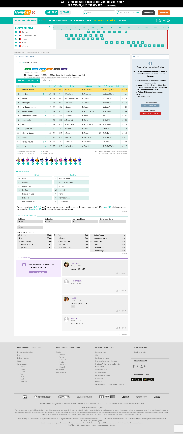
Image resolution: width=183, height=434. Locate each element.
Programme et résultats (25, 352)
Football (62, 354)
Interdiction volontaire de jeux (91, 408)
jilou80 (73, 298)
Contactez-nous (100, 352)
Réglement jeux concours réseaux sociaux (109, 384)
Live (18, 355)
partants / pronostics (28, 80)
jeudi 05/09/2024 (19, 52)
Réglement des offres (102, 375)
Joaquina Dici (27, 129)
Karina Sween (27, 111)
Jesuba (24, 137)
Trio (22, 374)
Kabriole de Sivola (29, 116)
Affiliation (98, 381)
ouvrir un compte (150, 114)
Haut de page (122, 211)
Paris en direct (61, 373)
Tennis (62, 357)
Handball (62, 367)
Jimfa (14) (37, 207)
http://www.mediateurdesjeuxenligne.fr (104, 425)
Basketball (63, 359)
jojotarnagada (76, 281)
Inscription (163, 13)
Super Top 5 (24, 381)
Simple (23, 366)
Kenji (24, 124)
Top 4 (22, 376)
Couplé (23, 369)
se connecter (150, 106)
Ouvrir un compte (140, 352)
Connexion (148, 13)
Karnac (25, 98)
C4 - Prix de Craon (43, 52)
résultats (47, 80)
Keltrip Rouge (27, 142)
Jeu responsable (100, 372)
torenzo (74, 318)
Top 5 (22, 379)
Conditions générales (102, 358)
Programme (60, 370)
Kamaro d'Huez (28, 90)
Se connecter (38, 272)
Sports (58, 352)
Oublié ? (138, 13)
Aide (96, 355)
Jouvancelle (26, 120)
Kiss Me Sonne (28, 133)
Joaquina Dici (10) (35, 209)
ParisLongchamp (32, 52)
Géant (19, 361)
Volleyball (63, 364)
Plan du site (99, 378)
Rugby (62, 362)
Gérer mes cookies (101, 369)
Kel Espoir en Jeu (28, 107)
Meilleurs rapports (23, 358)
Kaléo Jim (26, 103)
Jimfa (24, 146)
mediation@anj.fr (85, 425)
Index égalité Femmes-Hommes (106, 361)
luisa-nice (75, 264)
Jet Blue (25, 94)
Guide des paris (22, 364)
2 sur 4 (23, 371)
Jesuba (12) (107, 207)
